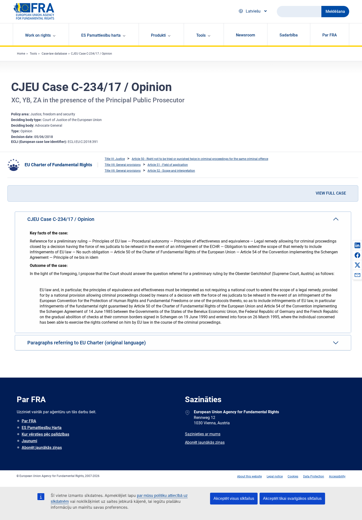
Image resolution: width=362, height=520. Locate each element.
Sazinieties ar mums (202, 434)
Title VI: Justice (115, 159)
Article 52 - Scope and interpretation (171, 170)
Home (21, 53)
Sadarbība (289, 35)
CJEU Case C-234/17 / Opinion (91, 53)
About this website (249, 476)
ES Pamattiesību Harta (42, 427)
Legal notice (275, 476)
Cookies (293, 476)
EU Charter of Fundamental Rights (58, 164)
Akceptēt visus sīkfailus (234, 498)
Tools (33, 53)
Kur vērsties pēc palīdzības (45, 434)
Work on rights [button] (38, 35)
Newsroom (245, 35)
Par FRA (329, 35)
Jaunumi (29, 441)
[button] (357, 245)
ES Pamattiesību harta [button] (101, 35)
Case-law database (54, 53)
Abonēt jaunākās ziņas (42, 447)
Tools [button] (201, 35)
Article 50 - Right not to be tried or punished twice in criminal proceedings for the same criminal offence (200, 159)
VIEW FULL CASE (331, 193)
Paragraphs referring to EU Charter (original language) (86, 343)
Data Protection (313, 476)
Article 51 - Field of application (168, 165)
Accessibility (337, 476)
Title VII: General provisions (123, 165)
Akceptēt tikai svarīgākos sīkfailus (292, 498)
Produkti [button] (158, 35)
